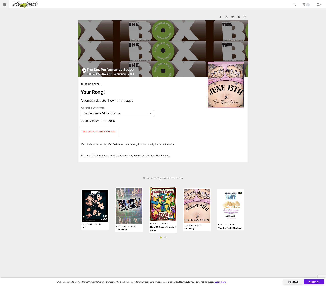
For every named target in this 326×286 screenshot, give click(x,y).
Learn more (220, 282)
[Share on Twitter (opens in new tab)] (226, 17)
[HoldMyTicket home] (25, 4)
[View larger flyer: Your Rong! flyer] (226, 85)
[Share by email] (238, 17)
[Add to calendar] (245, 17)
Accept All (314, 281)
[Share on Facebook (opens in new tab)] (220, 17)
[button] (4, 4)
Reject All (293, 281)
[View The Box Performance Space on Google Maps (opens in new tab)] (84, 71)
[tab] (161, 237)
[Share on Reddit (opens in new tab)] (232, 17)
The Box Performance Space (110, 70)
